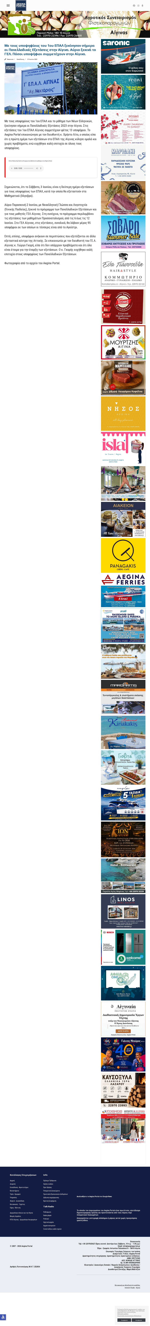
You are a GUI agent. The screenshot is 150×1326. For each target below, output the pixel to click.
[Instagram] (138, 5)
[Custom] (142, 5)
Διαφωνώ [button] (138, 1320)
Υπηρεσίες (13, 1325)
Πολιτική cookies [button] (122, 1314)
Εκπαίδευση (20, 59)
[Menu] (8, 5)
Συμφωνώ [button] (124, 1320)
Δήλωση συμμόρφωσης (51, 1325)
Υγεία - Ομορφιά (15, 1321)
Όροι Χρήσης (47, 1315)
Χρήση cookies (48, 1311)
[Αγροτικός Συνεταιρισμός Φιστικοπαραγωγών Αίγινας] (75, 24)
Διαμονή (12, 1311)
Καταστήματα (14, 1318)
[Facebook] (134, 5)
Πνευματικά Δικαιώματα (51, 1318)
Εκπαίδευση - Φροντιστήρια (19, 1315)
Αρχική (12, 1308)
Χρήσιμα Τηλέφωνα (49, 1308)
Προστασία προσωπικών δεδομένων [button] (129, 1316)
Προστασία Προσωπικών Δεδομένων (55, 1321)
